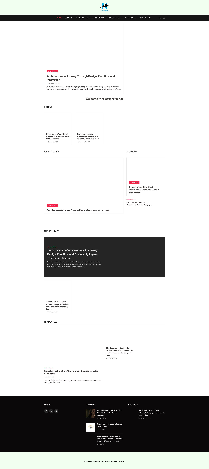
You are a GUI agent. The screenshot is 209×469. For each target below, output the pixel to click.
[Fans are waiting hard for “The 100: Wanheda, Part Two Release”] (90, 413)
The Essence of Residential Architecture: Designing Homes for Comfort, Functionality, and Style (119, 351)
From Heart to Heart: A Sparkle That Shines (109, 425)
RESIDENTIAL (130, 18)
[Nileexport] (104, 7)
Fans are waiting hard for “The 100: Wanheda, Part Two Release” (109, 412)
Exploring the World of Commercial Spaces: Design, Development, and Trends (138, 203)
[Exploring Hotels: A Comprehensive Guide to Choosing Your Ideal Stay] (89, 122)
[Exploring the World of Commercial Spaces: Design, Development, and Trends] (160, 202)
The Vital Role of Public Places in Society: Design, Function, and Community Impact (72, 252)
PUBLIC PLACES (114, 18)
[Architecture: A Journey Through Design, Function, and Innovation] (83, 45)
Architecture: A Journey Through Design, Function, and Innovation (81, 78)
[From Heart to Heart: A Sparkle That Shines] (90, 427)
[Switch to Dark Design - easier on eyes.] (164, 18)
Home (59, 18)
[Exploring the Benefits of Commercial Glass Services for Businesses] (58, 122)
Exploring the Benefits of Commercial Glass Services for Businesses (58, 136)
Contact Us (144, 18)
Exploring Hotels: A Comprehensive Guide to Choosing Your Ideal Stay (88, 136)
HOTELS (68, 18)
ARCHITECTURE (82, 18)
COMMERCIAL (98, 18)
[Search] (159, 17)
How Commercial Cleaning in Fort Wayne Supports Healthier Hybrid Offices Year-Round (110, 438)
